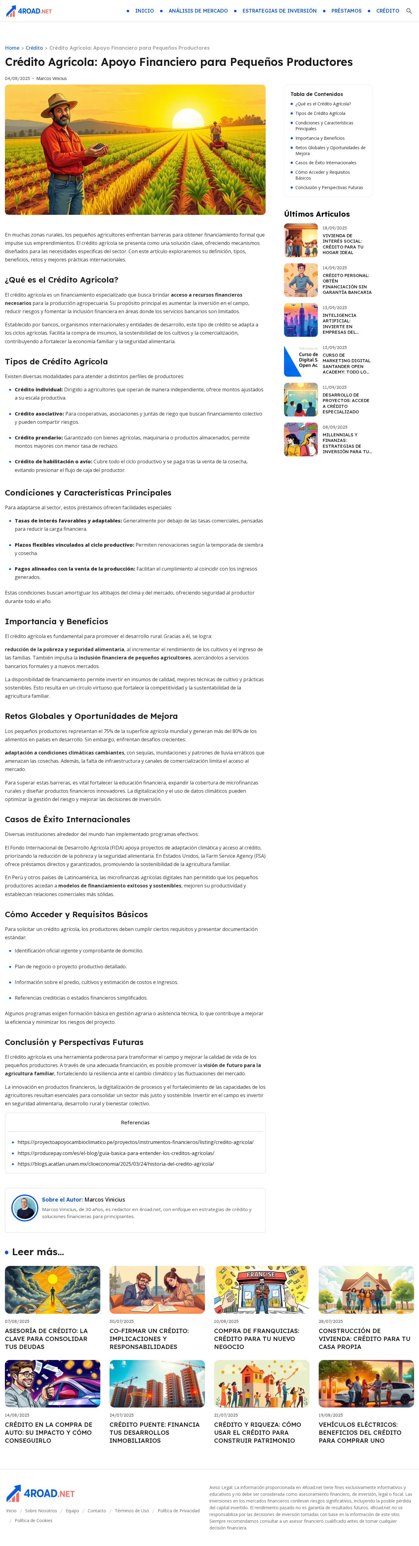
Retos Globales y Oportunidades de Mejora (330, 150)
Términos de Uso (132, 1511)
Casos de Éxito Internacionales (325, 162)
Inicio (11, 1511)
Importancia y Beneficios (320, 138)
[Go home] (29, 11)
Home (12, 47)
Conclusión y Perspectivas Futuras (329, 187)
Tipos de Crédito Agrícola (320, 113)
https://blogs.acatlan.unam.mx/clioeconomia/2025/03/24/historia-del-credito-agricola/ (115, 1163)
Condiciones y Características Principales (324, 125)
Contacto (97, 1511)
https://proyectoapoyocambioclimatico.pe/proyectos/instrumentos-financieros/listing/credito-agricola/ (135, 1142)
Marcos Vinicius (51, 78)
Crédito (34, 47)
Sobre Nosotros (41, 1511)
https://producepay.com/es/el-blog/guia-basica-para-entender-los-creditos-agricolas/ (115, 1153)
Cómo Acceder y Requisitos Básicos (322, 175)
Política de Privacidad (179, 1511)
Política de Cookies (33, 1520)
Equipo (72, 1511)
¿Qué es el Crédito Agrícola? (323, 104)
